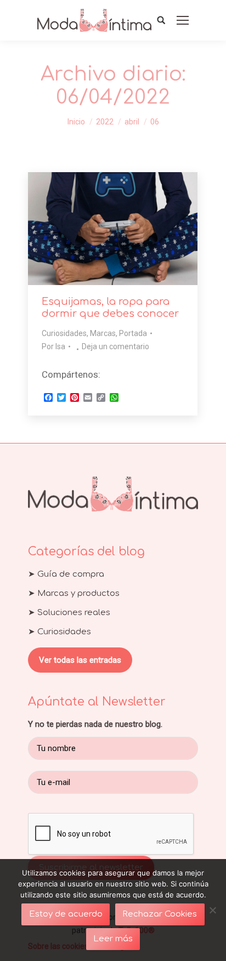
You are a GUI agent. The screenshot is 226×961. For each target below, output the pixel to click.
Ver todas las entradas (80, 660)
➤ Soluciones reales (69, 612)
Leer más (113, 938)
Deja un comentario (115, 346)
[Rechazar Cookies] (212, 910)
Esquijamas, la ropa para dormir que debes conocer (110, 307)
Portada (133, 333)
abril (132, 121)
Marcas (103, 333)
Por (53, 346)
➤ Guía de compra (66, 574)
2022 (105, 121)
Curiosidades (64, 333)
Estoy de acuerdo (66, 914)
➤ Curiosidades (59, 631)
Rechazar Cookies (159, 914)
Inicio (76, 121)
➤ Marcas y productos (74, 593)
